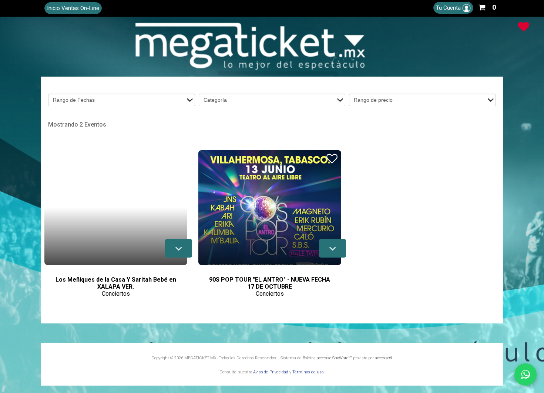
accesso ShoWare (334, 358)
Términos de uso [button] (307, 372)
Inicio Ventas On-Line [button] (73, 8)
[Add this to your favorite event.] (178, 157)
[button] (487, 6)
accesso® (384, 358)
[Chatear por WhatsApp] (525, 374)
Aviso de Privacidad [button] (270, 372)
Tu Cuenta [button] (449, 7)
